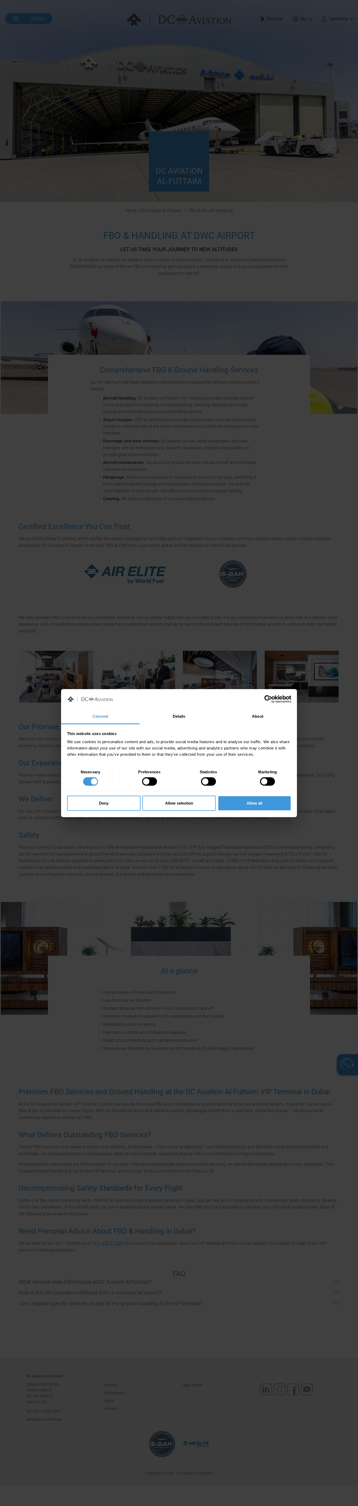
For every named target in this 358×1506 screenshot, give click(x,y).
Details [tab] (179, 716)
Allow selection (179, 803)
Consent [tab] (100, 716)
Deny (104, 803)
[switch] (149, 781)
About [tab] (257, 716)
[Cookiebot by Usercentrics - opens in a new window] (268, 699)
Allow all (254, 803)
